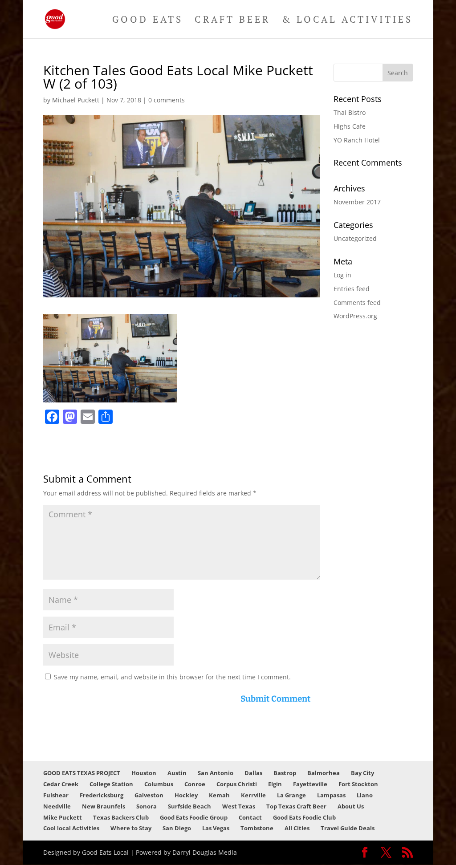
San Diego (177, 828)
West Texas (238, 806)
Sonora (146, 806)
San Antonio (215, 773)
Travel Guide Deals (348, 828)
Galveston (148, 795)
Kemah (219, 795)
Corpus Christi (236, 784)
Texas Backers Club (121, 817)
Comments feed (357, 302)
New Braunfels (103, 806)
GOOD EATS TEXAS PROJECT (81, 773)
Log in (342, 275)
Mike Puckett (62, 817)
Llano (365, 795)
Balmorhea (323, 773)
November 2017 (357, 202)
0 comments (166, 100)
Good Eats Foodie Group (194, 817)
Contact (250, 817)
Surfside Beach (189, 806)
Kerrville (253, 795)
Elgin (275, 784)
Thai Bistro (350, 112)
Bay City (362, 773)
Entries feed (352, 288)
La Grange (291, 795)
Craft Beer (232, 20)
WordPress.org (355, 316)
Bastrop (284, 773)
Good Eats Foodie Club (304, 817)
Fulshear (56, 795)
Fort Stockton (358, 784)
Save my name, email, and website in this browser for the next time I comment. (172, 677)
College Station (111, 784)
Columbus (158, 784)
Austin (177, 773)
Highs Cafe (350, 126)
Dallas (253, 773)
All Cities (297, 828)
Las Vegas (215, 828)
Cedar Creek (60, 784)
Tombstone (256, 828)
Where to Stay (130, 828)
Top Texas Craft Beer (296, 806)
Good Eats (147, 20)
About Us (351, 806)
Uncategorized (355, 238)
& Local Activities (347, 20)
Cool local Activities (71, 828)
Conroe (194, 784)
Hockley (186, 795)
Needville (57, 806)
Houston (143, 773)
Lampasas (331, 795)
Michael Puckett (75, 100)
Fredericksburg (101, 795)
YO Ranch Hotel (357, 140)
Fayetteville (310, 784)
